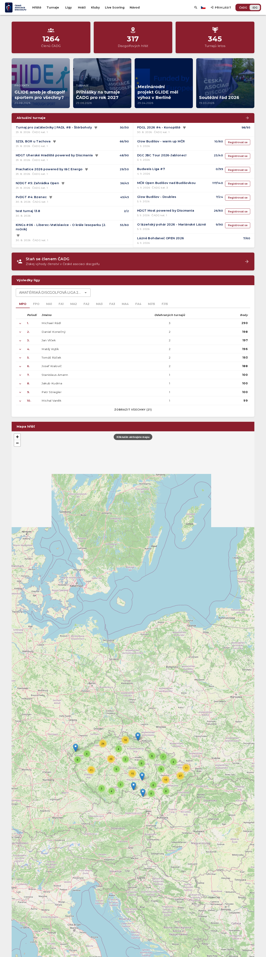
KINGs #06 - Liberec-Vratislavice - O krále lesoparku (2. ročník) (61, 227)
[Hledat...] (196, 7)
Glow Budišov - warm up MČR (161, 141)
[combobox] (53, 293)
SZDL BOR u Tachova (33, 141)
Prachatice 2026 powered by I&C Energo (49, 169)
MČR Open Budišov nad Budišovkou (166, 183)
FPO (36, 304)
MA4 (125, 304)
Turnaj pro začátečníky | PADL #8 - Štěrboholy (54, 127)
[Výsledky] (96, 127)
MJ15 (151, 304)
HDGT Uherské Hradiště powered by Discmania (54, 155)
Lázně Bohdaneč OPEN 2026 (160, 238)
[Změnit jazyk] (204, 7)
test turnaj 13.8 (28, 211)
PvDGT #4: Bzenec (31, 197)
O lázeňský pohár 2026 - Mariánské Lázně (171, 224)
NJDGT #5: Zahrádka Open (37, 183)
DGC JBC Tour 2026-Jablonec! (162, 155)
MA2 (73, 304)
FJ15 (165, 304)
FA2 (86, 304)
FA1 (61, 304)
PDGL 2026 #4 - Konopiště (159, 127)
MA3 (99, 304)
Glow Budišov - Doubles (156, 197)
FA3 (112, 304)
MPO (22, 304)
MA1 (49, 304)
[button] (142, 776)
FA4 (138, 304)
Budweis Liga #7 (151, 169)
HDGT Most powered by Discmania (165, 210)
